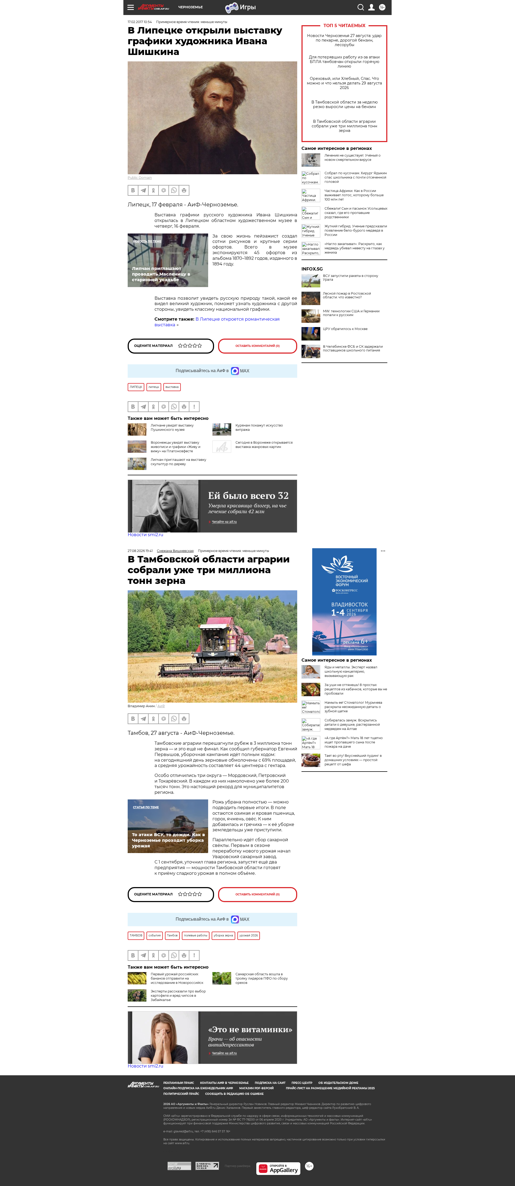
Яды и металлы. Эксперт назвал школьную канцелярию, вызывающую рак (351, 671)
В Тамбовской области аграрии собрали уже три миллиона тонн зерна (344, 126)
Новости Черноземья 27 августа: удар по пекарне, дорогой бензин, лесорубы (344, 40)
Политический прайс (181, 1094)
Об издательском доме (338, 1083)
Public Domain (140, 178)
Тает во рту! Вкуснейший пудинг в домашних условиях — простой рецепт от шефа (353, 760)
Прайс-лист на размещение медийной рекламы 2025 (330, 1088)
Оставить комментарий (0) (258, 346)
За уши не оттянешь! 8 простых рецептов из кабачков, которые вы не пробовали (356, 689)
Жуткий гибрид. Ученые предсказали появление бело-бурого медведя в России (356, 230)
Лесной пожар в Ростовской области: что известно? (347, 295)
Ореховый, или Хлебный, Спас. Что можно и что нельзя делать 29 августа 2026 (344, 83)
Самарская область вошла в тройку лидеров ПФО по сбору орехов (262, 978)
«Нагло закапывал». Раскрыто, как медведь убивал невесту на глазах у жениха (355, 248)
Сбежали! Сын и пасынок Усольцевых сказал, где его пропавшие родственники (356, 212)
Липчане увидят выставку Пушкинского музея (172, 427)
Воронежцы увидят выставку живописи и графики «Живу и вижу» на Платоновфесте (175, 446)
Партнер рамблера (237, 1166)
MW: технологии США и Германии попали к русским (351, 313)
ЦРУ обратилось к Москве (345, 329)
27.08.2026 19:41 (140, 551)
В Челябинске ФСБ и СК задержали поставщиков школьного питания (353, 348)
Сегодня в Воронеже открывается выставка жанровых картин (264, 444)
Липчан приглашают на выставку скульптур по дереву (178, 462)
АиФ (161, 706)
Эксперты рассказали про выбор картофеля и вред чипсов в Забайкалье (178, 995)
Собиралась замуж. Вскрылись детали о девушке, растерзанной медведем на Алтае (352, 724)
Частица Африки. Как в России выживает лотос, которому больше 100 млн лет (354, 195)
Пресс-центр (302, 1083)
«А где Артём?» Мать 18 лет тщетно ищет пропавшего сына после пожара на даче (354, 742)
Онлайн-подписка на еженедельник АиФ (198, 1088)
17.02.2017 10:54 (140, 22)
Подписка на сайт (270, 1083)
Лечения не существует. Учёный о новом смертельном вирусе (353, 157)
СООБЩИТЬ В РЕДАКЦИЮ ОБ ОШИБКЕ (234, 1094)
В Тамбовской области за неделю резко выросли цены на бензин (344, 104)
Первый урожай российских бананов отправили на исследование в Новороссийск (177, 978)
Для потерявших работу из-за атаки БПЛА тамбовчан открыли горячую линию (344, 62)
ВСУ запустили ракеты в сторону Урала (350, 277)
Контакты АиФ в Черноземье (224, 1083)
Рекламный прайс (178, 1083)
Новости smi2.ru (145, 534)
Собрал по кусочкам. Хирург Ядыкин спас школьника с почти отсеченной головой (356, 177)
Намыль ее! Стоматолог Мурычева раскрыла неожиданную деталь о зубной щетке (353, 707)
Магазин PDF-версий (256, 1088)
